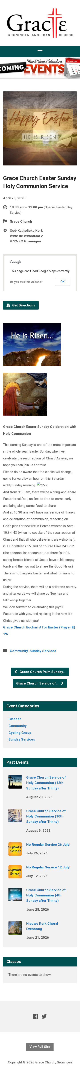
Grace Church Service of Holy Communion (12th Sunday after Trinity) (46, 782)
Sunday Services (43, 651)
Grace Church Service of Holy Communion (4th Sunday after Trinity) (46, 895)
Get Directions (23, 305)
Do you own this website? (26, 282)
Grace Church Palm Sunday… (42, 672)
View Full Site (40, 1047)
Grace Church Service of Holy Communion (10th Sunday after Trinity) (46, 816)
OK (62, 282)
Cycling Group (19, 733)
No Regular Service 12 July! (48, 867)
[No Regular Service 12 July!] (15, 875)
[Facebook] (35, 1016)
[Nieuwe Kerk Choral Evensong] (15, 932)
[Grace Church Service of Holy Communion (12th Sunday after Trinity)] (15, 785)
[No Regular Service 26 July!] (15, 853)
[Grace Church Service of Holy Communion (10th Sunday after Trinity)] (15, 819)
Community (19, 651)
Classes (15, 719)
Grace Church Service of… (37, 683)
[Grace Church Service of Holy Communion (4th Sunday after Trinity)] (15, 898)
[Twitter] (44, 1016)
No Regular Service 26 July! (48, 845)
